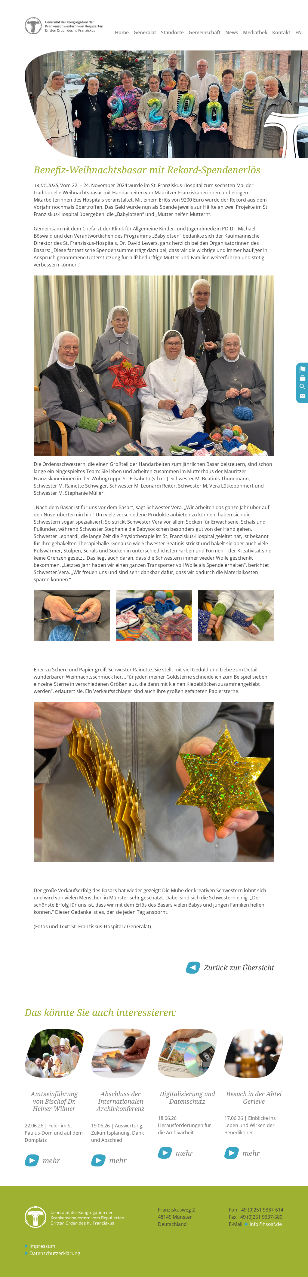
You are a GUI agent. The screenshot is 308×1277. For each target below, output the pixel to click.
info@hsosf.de (266, 1224)
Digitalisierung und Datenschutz (187, 1097)
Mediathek (255, 32)
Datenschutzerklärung (54, 1253)
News (231, 32)
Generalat (145, 32)
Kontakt (281, 32)
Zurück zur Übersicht (239, 967)
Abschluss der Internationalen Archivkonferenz (121, 1101)
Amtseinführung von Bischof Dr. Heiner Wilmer (54, 1101)
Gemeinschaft (204, 32)
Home (122, 32)
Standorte (172, 32)
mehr (51, 1160)
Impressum (42, 1246)
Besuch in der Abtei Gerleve (254, 1097)
